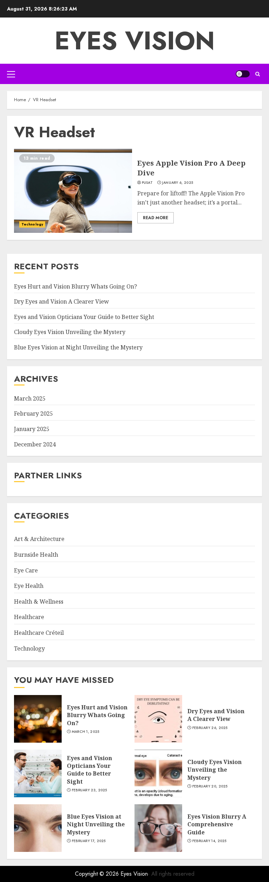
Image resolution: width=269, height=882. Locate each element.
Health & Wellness (38, 601)
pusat (147, 182)
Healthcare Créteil (39, 633)
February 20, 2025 (210, 786)
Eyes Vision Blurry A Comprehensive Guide (216, 824)
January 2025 (31, 429)
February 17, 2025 (89, 841)
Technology (32, 224)
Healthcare (29, 617)
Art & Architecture (39, 539)
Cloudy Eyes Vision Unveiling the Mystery (69, 332)
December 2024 (35, 444)
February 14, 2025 (209, 841)
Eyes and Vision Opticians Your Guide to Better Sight (84, 317)
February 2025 (33, 413)
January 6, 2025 (177, 182)
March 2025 (30, 398)
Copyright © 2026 (97, 874)
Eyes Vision (135, 40)
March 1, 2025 (85, 731)
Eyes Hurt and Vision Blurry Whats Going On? (75, 286)
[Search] (257, 74)
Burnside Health (36, 554)
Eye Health (28, 586)
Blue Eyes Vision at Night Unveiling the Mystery (78, 347)
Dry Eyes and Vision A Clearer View (61, 301)
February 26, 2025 (210, 727)
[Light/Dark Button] (243, 73)
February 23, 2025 (89, 790)
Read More (155, 218)
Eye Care (26, 570)
